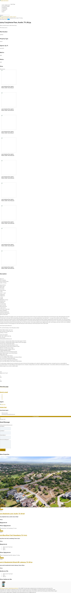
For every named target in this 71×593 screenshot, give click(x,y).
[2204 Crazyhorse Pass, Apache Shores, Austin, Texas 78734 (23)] (8, 197)
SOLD (8, 19)
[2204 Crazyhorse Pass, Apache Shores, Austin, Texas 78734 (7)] (8, 129)
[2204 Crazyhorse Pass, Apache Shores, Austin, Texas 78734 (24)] (8, 219)
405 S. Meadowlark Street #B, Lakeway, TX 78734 (16, 562)
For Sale (1, 509)
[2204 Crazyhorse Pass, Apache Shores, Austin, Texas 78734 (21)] (8, 174)
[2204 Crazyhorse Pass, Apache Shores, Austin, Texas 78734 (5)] (8, 106)
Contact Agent (35, 416)
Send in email (4, 392)
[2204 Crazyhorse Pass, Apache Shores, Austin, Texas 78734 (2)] (8, 84)
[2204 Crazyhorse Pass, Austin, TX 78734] (8, 16)
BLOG (3, 11)
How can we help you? (4, 439)
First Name (2, 426)
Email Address (3, 435)
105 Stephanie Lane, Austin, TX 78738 (12, 513)
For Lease (2, 557)
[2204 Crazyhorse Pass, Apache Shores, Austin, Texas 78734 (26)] (8, 242)
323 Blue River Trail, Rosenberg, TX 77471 (13, 535)
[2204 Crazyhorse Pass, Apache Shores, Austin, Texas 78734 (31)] (8, 264)
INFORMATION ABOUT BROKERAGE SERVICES (9, 588)
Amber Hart (3, 407)
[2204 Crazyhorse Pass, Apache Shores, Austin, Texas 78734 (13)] (8, 152)
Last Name (2, 430)
